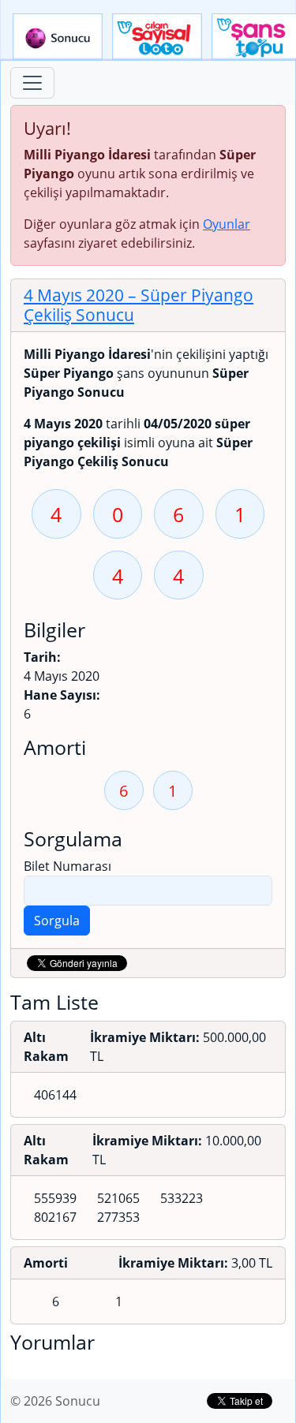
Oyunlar (226, 224)
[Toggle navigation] (32, 83)
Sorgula (57, 920)
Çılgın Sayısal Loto (157, 37)
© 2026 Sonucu (55, 1401)
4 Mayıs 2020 (138, 305)
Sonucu (58, 37)
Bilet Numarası (67, 866)
